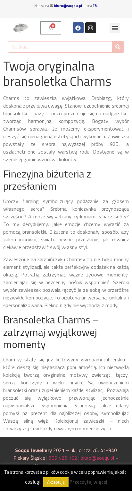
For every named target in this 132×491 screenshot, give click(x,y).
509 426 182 (63, 458)
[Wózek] (50, 27)
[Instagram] (90, 27)
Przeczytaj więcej (88, 482)
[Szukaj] (118, 47)
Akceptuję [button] (56, 482)
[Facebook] (78, 27)
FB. (95, 5)
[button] (115, 28)
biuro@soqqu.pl (68, 5)
